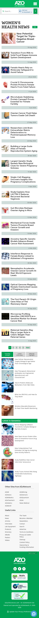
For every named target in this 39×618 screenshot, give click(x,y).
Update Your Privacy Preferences (20, 612)
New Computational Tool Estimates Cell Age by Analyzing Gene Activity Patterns (26, 450)
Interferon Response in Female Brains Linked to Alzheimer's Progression (22, 256)
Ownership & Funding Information (27, 546)
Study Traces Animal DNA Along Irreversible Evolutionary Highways (26, 474)
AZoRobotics (9, 498)
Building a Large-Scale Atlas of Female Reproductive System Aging (24, 148)
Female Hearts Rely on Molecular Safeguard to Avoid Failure (22, 69)
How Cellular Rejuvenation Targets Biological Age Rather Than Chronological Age (25, 361)
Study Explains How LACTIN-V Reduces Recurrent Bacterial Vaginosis (20, 195)
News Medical (24, 503)
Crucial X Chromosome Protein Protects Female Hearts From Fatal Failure (23, 84)
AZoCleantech (10, 500)
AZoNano (8, 495)
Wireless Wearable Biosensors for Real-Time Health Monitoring (26, 407)
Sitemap (22, 540)
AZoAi (22, 500)
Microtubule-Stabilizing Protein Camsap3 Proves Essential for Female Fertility (22, 100)
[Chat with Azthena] (34, 614)
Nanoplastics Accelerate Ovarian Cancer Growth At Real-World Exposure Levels (23, 272)
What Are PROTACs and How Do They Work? (26, 395)
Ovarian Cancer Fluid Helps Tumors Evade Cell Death (24, 114)
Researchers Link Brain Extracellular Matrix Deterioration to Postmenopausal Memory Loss (23, 132)
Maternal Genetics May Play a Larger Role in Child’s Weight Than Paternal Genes (22, 333)
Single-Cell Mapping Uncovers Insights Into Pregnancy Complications (23, 179)
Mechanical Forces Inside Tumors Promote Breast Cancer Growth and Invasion (23, 226)
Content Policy (24, 542)
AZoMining (23, 492)
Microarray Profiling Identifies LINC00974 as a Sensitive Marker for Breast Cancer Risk (24, 317)
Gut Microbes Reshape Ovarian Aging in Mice (21, 209)
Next (28, 348)
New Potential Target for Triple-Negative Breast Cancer (26, 37)
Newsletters (24, 521)
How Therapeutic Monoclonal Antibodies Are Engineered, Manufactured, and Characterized (25, 374)
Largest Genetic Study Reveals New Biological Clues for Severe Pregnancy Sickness (24, 164)
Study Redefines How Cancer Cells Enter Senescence (25, 461)
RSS (35, 27)
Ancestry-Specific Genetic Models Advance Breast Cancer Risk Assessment (23, 241)
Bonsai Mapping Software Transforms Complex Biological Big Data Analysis (25, 427)
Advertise (23, 529)
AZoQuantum (24, 498)
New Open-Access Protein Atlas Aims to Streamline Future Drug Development (26, 438)
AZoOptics (8, 503)
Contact (22, 524)
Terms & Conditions (26, 532)
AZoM (7, 492)
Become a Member (26, 518)
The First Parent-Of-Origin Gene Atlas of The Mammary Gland (23, 301)
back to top (31, 553)
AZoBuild (8, 506)
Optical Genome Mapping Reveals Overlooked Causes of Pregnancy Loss (24, 286)
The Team (23, 516)
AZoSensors (24, 495)
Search (22, 526)
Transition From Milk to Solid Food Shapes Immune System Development (24, 55)
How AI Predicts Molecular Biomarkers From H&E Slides (25, 384)
